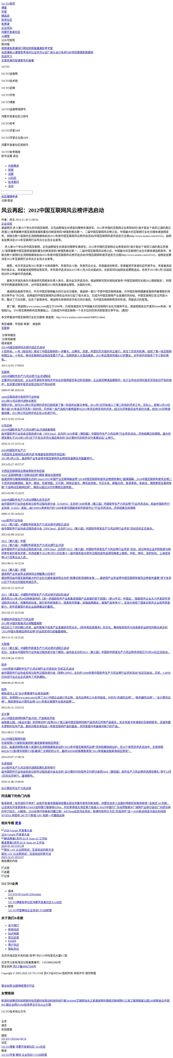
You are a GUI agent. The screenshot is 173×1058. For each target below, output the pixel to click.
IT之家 (126, 1000)
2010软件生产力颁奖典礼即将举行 (28, 767)
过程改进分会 (15, 396)
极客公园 (143, 1000)
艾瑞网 (80, 1000)
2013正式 (23, 347)
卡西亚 (5, 471)
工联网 (134, 1000)
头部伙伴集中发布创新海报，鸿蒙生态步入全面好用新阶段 (101, 803)
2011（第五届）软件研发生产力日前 (35, 594)
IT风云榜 (6, 425)
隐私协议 (13, 948)
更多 (18, 823)
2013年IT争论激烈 (18, 400)
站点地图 (13, 933)
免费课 (5, 24)
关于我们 (13, 925)
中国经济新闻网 (112, 1000)
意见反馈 (13, 937)
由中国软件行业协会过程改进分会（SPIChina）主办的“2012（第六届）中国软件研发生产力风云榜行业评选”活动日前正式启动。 (78, 528)
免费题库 (87, 52)
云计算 (5, 714)
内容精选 (13, 165)
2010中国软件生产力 (13, 450)
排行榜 (22, 48)
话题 (11, 174)
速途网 (99, 1000)
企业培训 (6, 28)
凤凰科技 (39, 1000)
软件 (4, 664)
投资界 (28, 1004)
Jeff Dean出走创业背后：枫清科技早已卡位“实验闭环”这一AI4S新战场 (105, 811)
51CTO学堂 (15, 910)
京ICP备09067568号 (24, 966)
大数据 (5, 644)
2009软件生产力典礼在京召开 (25, 499)
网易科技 (28, 1000)
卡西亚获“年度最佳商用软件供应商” (33, 454)
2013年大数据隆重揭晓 (21, 623)
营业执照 (7, 985)
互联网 (5, 328)
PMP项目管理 (74, 52)
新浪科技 (6, 1000)
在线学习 (6, 56)
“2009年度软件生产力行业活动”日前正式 (37, 668)
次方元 (36, 1004)
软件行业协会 (31, 396)
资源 (9, 60)
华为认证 (42, 52)
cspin (4, 396)
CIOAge (21, 894)
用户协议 (13, 944)
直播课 (38, 48)
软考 (23, 52)
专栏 (25, 60)
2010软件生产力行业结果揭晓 (28, 429)
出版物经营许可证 (23, 985)
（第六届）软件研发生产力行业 (32, 545)
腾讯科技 (17, 1000)
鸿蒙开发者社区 (10, 32)
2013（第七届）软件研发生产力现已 (35, 648)
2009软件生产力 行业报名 (26, 376)
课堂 (20, 60)
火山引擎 (45, 1004)
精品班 (5, 15)
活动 (11, 186)
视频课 (5, 48)
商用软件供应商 (35, 471)
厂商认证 (52, 52)
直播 (31, 60)
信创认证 (31, 52)
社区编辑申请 (9, 196)
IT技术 (62, 52)
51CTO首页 (8, 3)
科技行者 (60, 1000)
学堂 (4, 11)
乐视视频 (6, 763)
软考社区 (6, 19)
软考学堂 (47, 48)
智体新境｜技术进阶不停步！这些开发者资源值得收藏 (33, 803)
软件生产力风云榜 (20, 788)
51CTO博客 (15, 902)
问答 (15, 60)
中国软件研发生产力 (13, 619)
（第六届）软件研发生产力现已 (35, 524)
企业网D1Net (16, 1004)
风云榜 (30, 619)
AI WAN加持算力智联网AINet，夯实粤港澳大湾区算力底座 (61, 807)
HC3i (29, 894)
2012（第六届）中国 (13, 541)
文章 (4, 60)
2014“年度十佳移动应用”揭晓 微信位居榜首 (31, 475)
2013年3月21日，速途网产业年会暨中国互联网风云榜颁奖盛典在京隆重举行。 (48, 458)
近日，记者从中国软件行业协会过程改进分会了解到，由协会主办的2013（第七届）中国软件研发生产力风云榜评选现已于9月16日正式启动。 (85, 652)
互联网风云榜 (17, 471)
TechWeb (71, 1000)
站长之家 (89, 1000)
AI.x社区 (57, 902)
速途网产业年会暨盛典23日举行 (28, 574)
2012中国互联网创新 (13, 738)
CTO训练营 (45, 910)
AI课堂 (5, 36)
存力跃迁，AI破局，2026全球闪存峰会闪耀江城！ (34, 811)
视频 (11, 169)
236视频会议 (156, 1000)
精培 (24, 910)
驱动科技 (50, 1000)
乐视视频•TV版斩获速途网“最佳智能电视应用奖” (30, 743)
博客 (4, 7)
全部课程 (6, 52)
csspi (4, 520)
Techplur (36, 894)
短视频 (30, 48)
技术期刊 (13, 182)
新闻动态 (13, 929)
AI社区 (12, 178)
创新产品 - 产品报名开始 (28, 718)
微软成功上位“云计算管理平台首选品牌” (25, 693)
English (12, 940)
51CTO (12, 894)
